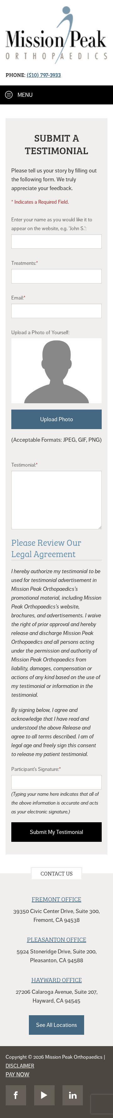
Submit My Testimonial (56, 832)
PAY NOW (18, 1074)
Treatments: (23, 263)
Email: (17, 298)
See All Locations (56, 1025)
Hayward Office (56, 979)
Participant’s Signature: (35, 769)
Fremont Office (56, 898)
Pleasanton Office (56, 939)
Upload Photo (56, 419)
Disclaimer (20, 1066)
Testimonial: (23, 465)
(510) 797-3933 (44, 74)
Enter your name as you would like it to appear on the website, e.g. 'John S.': (51, 224)
